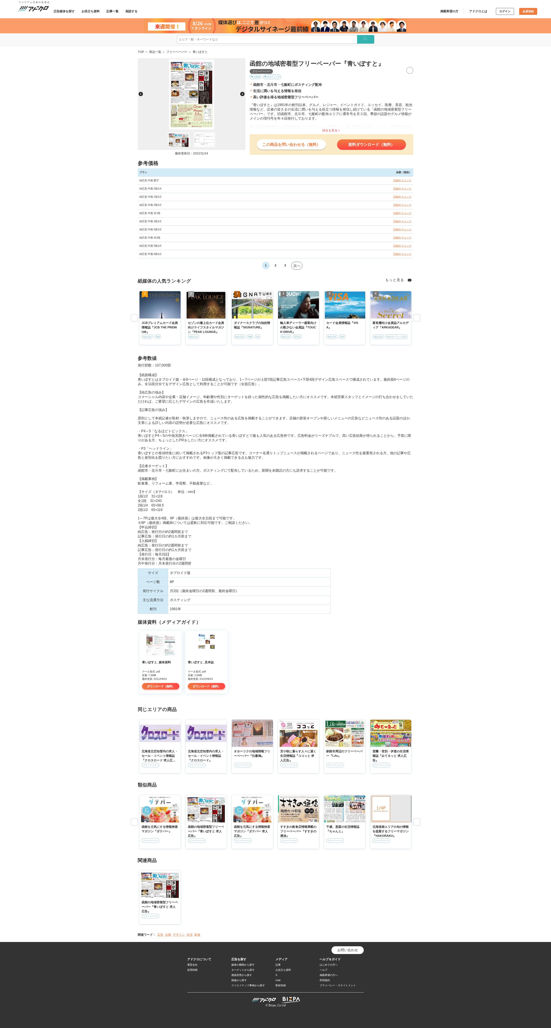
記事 (278, 964)
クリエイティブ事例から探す (248, 985)
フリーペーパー (176, 52)
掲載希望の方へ (329, 975)
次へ (296, 266)
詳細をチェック (402, 180)
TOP (141, 52)
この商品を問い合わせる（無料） (291, 144)
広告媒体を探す (64, 11)
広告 (160, 934)
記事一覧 (113, 11)
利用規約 (325, 980)
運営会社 (192, 964)
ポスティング (273, 77)
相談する (131, 11)
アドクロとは (478, 11)
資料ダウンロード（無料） (371, 144)
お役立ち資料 (91, 11)
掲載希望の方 (449, 11)
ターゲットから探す (243, 969)
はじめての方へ (329, 964)
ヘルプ (323, 969)
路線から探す (239, 980)
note (278, 980)
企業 (168, 934)
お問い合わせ (347, 950)
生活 (190, 934)
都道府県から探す (241, 975)
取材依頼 (281, 985)
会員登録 (528, 11)
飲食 (197, 934)
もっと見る (394, 280)
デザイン (179, 934)
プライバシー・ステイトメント (338, 985)
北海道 (257, 77)
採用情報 (192, 969)
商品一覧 (155, 52)
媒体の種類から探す (243, 964)
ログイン (505, 11)
